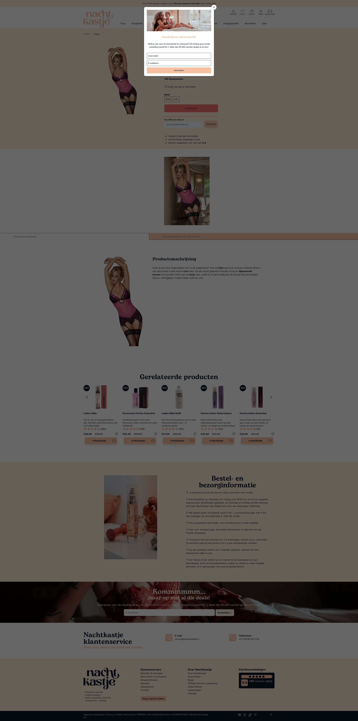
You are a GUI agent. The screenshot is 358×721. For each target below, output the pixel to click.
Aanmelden (179, 70)
